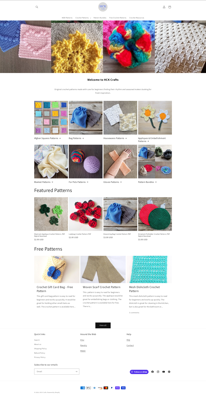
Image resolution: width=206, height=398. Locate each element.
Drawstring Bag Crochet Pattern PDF (117, 234)
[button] (37, 7)
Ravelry (83, 345)
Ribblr (83, 351)
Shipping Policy (40, 348)
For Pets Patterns (77, 182)
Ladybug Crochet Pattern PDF (80, 234)
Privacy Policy (40, 357)
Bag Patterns (75, 138)
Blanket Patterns (42, 182)
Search (37, 340)
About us (37, 344)
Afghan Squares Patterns (46, 138)
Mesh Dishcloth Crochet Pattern (144, 289)
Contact (130, 345)
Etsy (82, 340)
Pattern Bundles (146, 182)
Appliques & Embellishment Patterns (152, 140)
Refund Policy (39, 353)
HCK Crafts (43, 392)
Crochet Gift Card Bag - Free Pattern (55, 289)
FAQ (128, 340)
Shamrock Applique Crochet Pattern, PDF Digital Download (49, 235)
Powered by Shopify (53, 392)
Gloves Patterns (111, 182)
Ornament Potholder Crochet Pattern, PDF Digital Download (154, 235)
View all (103, 325)
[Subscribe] (76, 371)
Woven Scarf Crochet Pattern (101, 287)
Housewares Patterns (113, 138)
